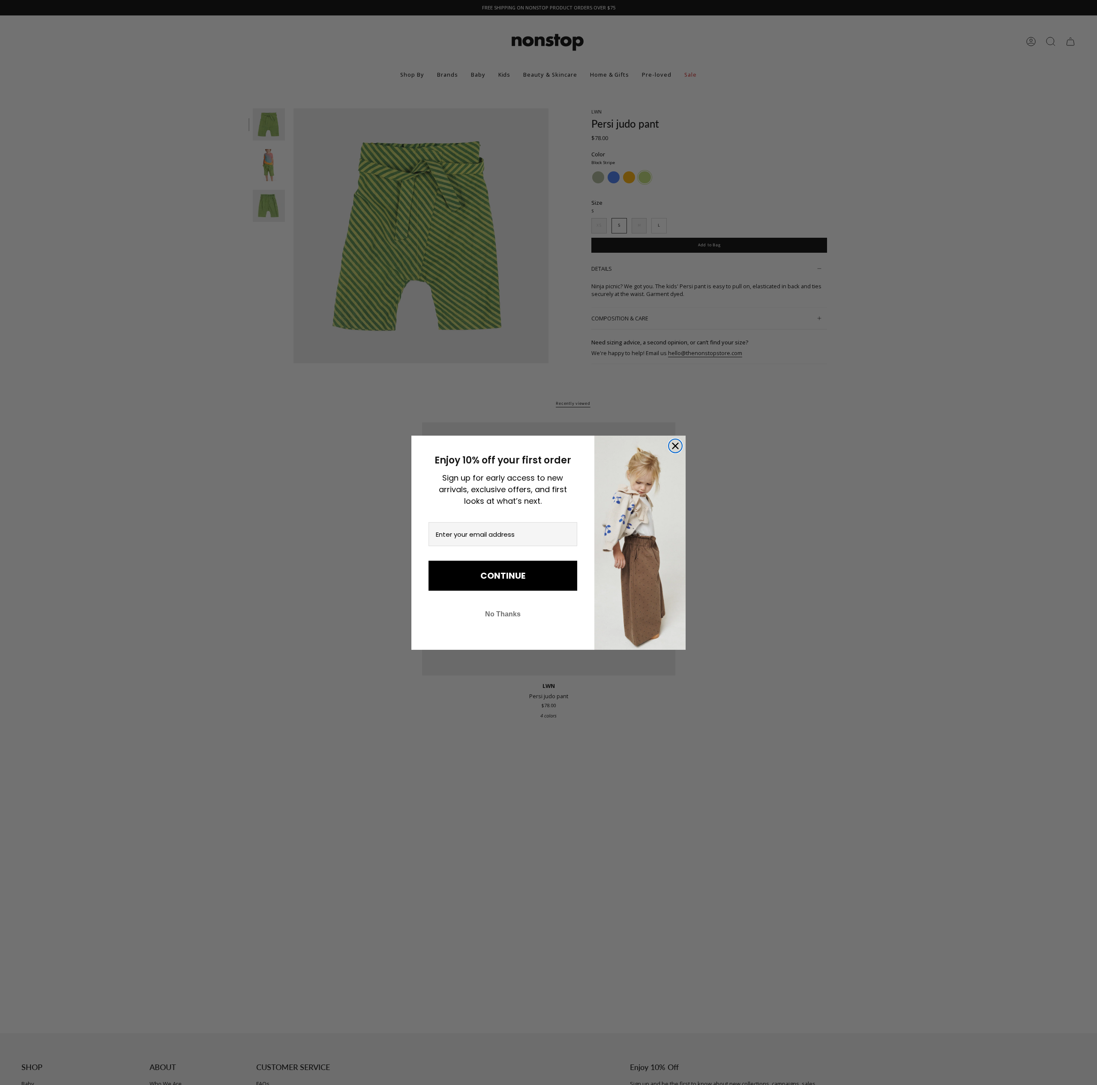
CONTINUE (502, 576)
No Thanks (503, 614)
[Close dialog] (675, 446)
